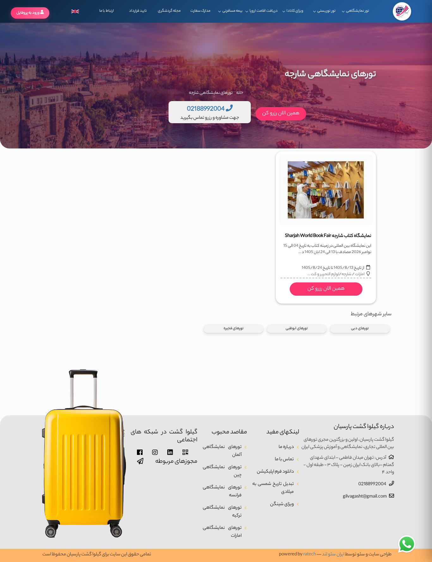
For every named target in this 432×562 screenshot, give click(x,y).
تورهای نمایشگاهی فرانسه (222, 491)
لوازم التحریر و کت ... (323, 274)
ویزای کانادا (295, 11)
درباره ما (286, 447)
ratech (309, 555)
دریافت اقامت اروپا (264, 11)
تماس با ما (284, 459)
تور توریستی (326, 11)
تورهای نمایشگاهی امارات (222, 532)
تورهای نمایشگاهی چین (222, 471)
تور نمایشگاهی (357, 11)
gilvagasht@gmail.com (365, 497)
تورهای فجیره (234, 328)
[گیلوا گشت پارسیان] (402, 11)
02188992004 (372, 484)
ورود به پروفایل (28, 13)
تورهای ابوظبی (297, 328)
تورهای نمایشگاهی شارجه (210, 93)
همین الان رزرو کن (280, 113)
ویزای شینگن (282, 504)
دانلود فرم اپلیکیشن (275, 472)
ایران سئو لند (333, 555)
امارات (360, 274)
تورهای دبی (360, 328)
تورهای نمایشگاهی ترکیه (222, 512)
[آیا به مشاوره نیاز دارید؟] (407, 544)
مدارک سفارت (200, 11)
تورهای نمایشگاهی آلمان (222, 451)
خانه (239, 93)
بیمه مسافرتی (232, 11)
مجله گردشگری (169, 11)
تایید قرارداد (138, 11)
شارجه (346, 274)
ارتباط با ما (106, 11)
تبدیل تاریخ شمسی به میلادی (273, 488)
